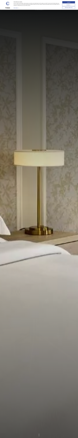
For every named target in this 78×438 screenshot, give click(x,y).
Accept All (68, 2)
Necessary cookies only (68, 7)
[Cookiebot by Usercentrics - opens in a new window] (8, 8)
